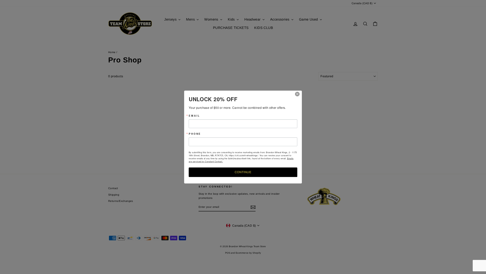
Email (194, 116)
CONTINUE (243, 172)
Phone (195, 134)
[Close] (298, 94)
